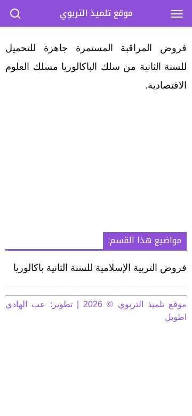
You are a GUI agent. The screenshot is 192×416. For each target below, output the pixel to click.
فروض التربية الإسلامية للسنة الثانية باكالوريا (100, 267)
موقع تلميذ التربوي (96, 13)
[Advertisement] (96, 163)
